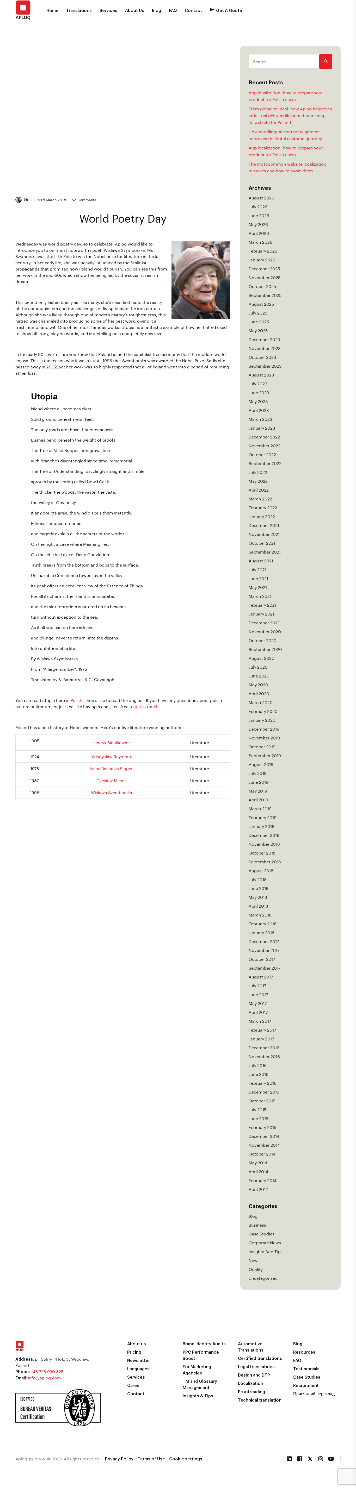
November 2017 (264, 950)
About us (136, 1343)
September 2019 (265, 755)
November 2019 (264, 737)
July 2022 (258, 472)
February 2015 (262, 1127)
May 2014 (258, 1162)
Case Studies (261, 1233)
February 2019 (263, 817)
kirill (28, 200)
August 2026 (261, 197)
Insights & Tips (198, 1395)
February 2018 (263, 923)
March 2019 (260, 808)
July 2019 (258, 773)
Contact (193, 10)
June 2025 (259, 321)
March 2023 (260, 419)
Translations (79, 10)
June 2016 (258, 1074)
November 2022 (264, 445)
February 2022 (263, 507)
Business (257, 1224)
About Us (134, 10)
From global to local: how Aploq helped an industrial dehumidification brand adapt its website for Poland (290, 115)
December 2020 (264, 622)
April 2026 (259, 233)
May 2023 (258, 401)
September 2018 (265, 861)
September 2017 (264, 967)
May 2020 (258, 684)
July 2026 (258, 206)
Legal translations (256, 1366)
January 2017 (261, 1038)
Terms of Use (151, 1458)
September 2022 (265, 463)
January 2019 (261, 826)
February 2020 (263, 711)
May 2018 (258, 897)
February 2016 (263, 1083)
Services (108, 10)
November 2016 (264, 1056)
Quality (256, 1269)
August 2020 (261, 658)
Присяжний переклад (314, 1393)
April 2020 (259, 693)
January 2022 (262, 516)
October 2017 (262, 959)
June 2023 (259, 392)
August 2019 (261, 764)
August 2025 (261, 304)
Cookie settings (185, 1458)
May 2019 (258, 790)
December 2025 (264, 268)
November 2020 (265, 631)
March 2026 (260, 242)
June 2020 (259, 675)
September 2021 (265, 551)
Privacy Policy (119, 1458)
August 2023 (261, 374)
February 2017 (262, 1029)
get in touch (147, 706)
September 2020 (265, 649)
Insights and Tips (266, 1251)
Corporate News (265, 1242)
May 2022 (258, 481)
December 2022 (264, 436)
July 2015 (257, 1109)
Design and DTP (254, 1374)
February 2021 (262, 604)
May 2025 (258, 330)
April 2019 (258, 799)
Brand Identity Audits (204, 1343)
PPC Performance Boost (201, 1355)
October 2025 (262, 286)
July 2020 (258, 666)
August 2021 (261, 560)
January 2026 (262, 259)
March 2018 (260, 914)
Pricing (134, 1351)
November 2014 (264, 1144)
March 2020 (261, 702)
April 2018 (258, 905)
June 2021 (258, 578)
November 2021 (264, 534)
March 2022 (260, 498)
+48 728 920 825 (47, 1371)
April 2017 (258, 1012)
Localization (250, 1383)
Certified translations (260, 1358)
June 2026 (259, 215)
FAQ (173, 10)
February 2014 (263, 1180)
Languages (138, 1368)
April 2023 (259, 410)
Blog (156, 10)
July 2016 (258, 1065)
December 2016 (264, 1047)
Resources (304, 1351)
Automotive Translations (250, 1346)
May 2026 (258, 224)
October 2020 (263, 640)
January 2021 (261, 613)
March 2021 (260, 596)
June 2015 (258, 1118)
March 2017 (260, 1021)
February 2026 (263, 250)
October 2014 (262, 1153)
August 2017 (261, 976)
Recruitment (306, 1385)
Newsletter (138, 1360)
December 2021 (264, 525)
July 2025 (258, 312)
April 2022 (259, 489)
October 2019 (262, 746)
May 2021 (258, 587)
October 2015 (262, 1100)
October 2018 (262, 852)
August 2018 (261, 870)
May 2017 (258, 1003)
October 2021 (262, 543)
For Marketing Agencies (197, 1369)
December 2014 (264, 1136)
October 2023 (262, 357)
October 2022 (262, 454)
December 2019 (264, 728)
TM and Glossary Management (200, 1384)
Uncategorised (263, 1278)
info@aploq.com (44, 1377)
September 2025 (265, 295)
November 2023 (265, 348)
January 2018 (261, 932)
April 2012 (258, 1189)
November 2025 (264, 277)
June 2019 (258, 782)
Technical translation (259, 1399)
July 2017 (257, 985)
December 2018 (264, 835)
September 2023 (265, 365)
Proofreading (251, 1391)
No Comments (84, 200)
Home (52, 10)
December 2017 (264, 941)
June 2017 (258, 994)
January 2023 (262, 427)
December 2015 (264, 1091)
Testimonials (306, 1368)
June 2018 (258, 888)
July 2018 (258, 879)
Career (134, 1385)
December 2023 (264, 339)
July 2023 (258, 383)
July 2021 (257, 569)
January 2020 (262, 720)
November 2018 (264, 844)
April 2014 (258, 1171)
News (254, 1260)
